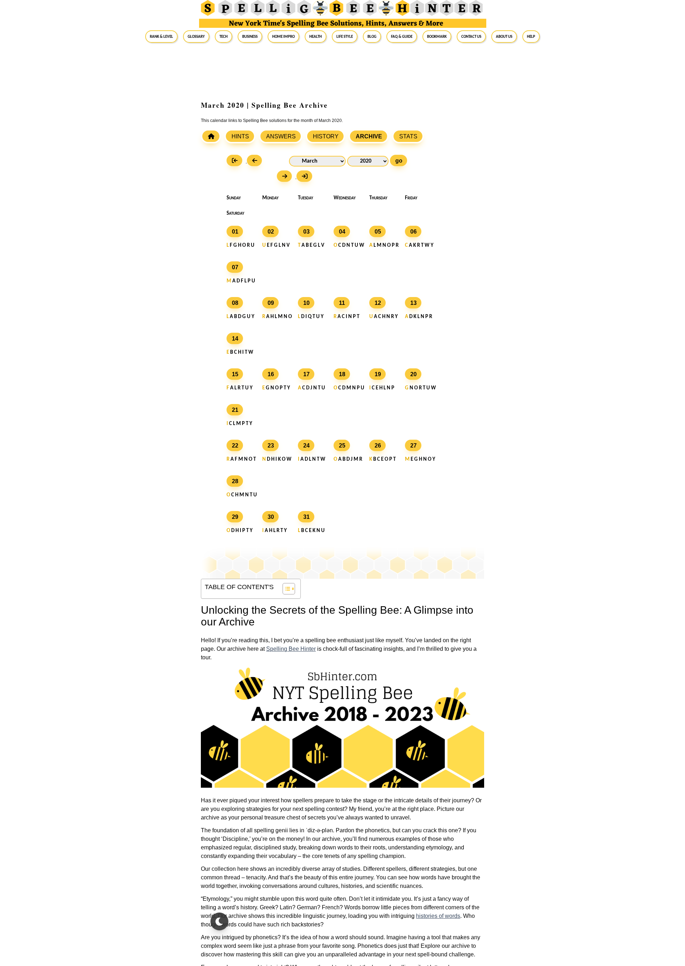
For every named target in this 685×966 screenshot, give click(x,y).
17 (306, 374)
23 (271, 446)
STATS (408, 136)
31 (306, 517)
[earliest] (237, 161)
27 (413, 446)
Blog (371, 36)
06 (413, 232)
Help (531, 36)
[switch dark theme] (219, 921)
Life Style (344, 36)
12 (378, 303)
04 (342, 232)
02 (271, 232)
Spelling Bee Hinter (291, 649)
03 (306, 232)
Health (315, 36)
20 (413, 374)
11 (342, 303)
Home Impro (283, 36)
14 (235, 339)
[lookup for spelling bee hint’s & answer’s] (211, 136)
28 (235, 481)
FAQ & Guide (401, 36)
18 (342, 374)
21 (235, 410)
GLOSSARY (196, 36)
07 (235, 267)
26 (378, 446)
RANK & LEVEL (161, 36)
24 (306, 446)
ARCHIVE (369, 136)
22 (235, 446)
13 (413, 303)
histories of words (438, 916)
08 (235, 303)
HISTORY (326, 136)
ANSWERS (281, 136)
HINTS (240, 136)
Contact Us (471, 36)
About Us (504, 36)
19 (378, 374)
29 (235, 517)
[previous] (256, 161)
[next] (286, 177)
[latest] (306, 177)
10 (306, 303)
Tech (223, 36)
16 (271, 374)
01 (235, 232)
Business (250, 36)
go (398, 161)
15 (235, 374)
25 (342, 446)
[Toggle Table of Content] (285, 589)
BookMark (437, 36)
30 (271, 517)
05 (378, 232)
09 (271, 303)
